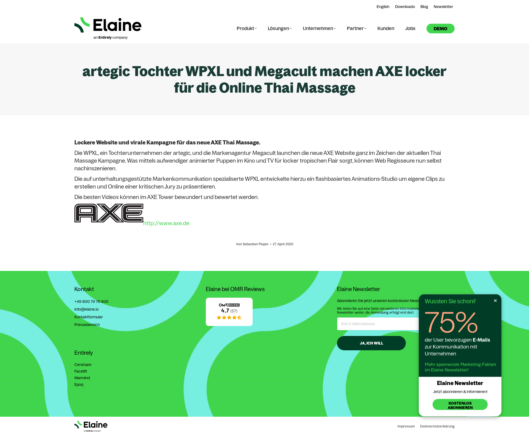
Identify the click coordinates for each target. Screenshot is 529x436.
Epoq (78, 384)
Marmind (82, 377)
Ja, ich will (371, 343)
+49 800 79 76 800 (91, 301)
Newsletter (443, 6)
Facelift (80, 371)
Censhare (82, 364)
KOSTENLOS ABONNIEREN (460, 405)
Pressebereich (87, 324)
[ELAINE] (229, 324)
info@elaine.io (86, 309)
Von (252, 244)
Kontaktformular (88, 316)
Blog (424, 6)
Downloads (405, 6)
